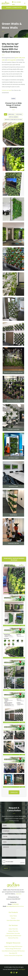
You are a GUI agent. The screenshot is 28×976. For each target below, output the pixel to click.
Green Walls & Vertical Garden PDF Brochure (13, 951)
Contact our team (7, 90)
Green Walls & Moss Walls (13, 920)
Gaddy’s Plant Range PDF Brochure (13, 946)
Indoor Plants (13, 916)
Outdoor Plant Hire (13, 931)
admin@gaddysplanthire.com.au (15, 906)
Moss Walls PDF (13, 953)
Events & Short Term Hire (13, 933)
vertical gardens (11, 60)
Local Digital (21, 969)
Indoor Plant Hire (13, 929)
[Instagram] (14, 972)
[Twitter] (17, 972)
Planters (13, 918)
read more (18, 894)
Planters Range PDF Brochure (13, 948)
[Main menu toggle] (24, 3)
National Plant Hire (13, 938)
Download (14, 792)
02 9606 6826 (15, 904)
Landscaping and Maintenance (13, 935)
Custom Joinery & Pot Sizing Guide (13, 955)
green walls (18, 57)
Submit (6, 868)
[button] (14, 7)
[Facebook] (11, 972)
